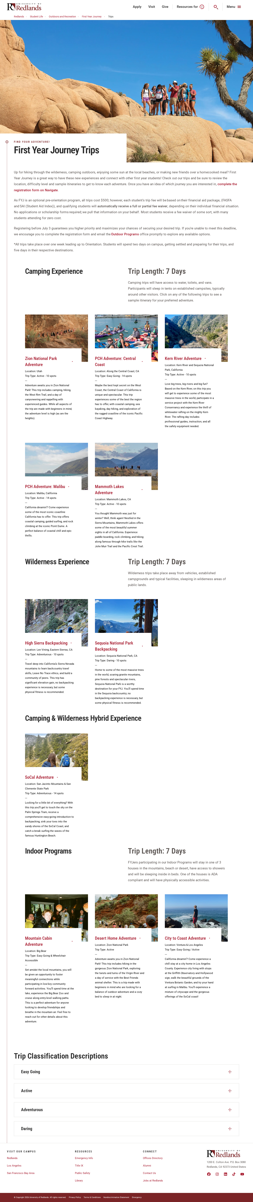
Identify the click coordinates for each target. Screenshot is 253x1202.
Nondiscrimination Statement (116, 1197)
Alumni (147, 1165)
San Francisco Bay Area (20, 1173)
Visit (151, 7)
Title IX (79, 1165)
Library (79, 1180)
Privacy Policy (75, 1197)
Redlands (19, 16)
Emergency (137, 1197)
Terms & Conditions (92, 1197)
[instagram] (217, 1174)
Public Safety (82, 1173)
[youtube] (242, 1174)
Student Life (36, 16)
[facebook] (209, 1174)
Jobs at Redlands (153, 1180)
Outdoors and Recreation (62, 16)
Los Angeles (14, 1165)
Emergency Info (84, 1158)
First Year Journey (92, 16)
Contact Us (149, 1173)
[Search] (216, 7)
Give (165, 7)
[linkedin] (225, 1174)
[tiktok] (234, 1174)
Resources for (187, 7)
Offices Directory (153, 1158)
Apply (137, 7)
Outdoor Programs (125, 234)
